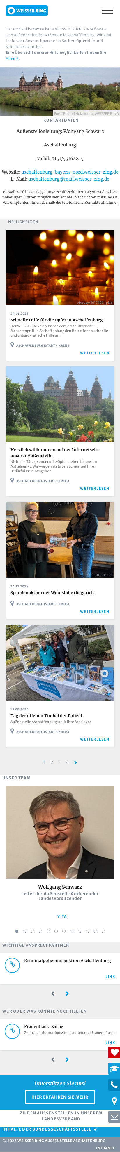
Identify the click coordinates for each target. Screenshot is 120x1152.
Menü (108, 10)
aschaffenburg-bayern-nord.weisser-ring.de (70, 172)
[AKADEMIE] (114, 1069)
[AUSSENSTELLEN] (114, 1101)
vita (62, 916)
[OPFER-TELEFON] (114, 1085)
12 (103, 931)
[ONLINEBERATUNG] (114, 1117)
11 (95, 931)
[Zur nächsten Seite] (75, 762)
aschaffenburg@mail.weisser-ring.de (69, 179)
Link (110, 976)
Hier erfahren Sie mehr (60, 1097)
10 (87, 931)
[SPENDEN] (114, 1052)
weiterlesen (95, 353)
